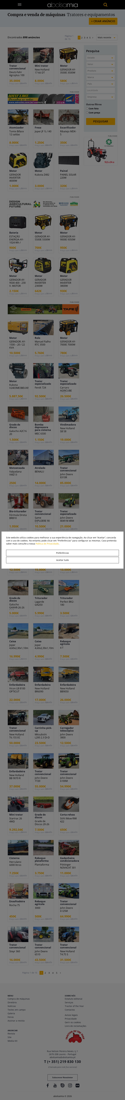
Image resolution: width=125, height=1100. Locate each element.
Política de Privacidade (47, 543)
